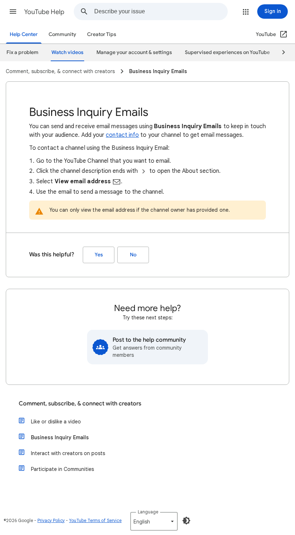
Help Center (24, 34)
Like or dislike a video (56, 421)
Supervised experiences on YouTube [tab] (227, 52)
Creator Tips (101, 34)
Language (148, 511)
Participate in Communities (62, 469)
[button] (13, 11)
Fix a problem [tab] (22, 52)
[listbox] (154, 521)
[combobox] (160, 11)
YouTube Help (44, 12)
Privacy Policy (51, 520)
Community (62, 34)
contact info (122, 135)
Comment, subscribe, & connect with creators (80, 403)
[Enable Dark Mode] (186, 520)
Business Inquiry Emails (60, 437)
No (133, 255)
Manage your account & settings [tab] (134, 52)
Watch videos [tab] (67, 52)
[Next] (280, 52)
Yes (99, 255)
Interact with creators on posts (68, 453)
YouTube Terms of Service (95, 520)
